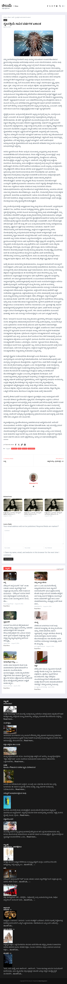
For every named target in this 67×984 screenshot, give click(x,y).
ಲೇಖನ (9, 17)
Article (19, 448)
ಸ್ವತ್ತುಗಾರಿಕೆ (6, 622)
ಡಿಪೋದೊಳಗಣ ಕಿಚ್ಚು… (10, 885)
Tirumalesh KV (31, 448)
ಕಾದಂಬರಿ (6, 908)
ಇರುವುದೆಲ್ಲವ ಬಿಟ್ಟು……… (10, 662)
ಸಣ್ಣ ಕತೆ (5, 701)
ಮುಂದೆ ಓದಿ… (29, 864)
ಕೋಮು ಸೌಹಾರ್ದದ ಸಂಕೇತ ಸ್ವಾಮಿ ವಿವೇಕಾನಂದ (19, 767)
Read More (6, 606)
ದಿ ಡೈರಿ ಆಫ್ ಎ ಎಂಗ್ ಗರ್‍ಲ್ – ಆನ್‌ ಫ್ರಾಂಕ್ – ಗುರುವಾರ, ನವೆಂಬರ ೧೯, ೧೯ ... (33, 513)
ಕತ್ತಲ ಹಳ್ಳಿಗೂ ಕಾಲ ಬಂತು (11, 744)
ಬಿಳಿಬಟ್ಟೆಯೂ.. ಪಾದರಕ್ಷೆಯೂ (12, 847)
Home (5, 17)
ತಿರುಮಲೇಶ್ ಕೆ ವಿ (33, 483)
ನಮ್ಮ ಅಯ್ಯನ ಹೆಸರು (40, 582)
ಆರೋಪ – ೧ (7, 909)
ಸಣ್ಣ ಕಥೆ (7, 568)
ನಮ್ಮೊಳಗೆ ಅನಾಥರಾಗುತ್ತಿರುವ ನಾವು (14, 793)
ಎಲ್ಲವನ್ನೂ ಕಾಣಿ (60, 569)
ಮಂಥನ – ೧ (7, 953)
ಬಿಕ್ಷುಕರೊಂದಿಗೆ (8, 819)
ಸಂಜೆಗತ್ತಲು (7, 723)
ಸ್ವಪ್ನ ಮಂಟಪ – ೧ (8, 929)
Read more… (8, 719)
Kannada (24, 448)
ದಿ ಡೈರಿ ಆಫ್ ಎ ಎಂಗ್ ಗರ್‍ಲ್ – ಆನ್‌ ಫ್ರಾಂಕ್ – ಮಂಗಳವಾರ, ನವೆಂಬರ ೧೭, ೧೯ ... (53, 513)
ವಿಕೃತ (36, 666)
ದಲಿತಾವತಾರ (7, 703)
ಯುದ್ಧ (36, 622)
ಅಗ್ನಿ (4, 582)
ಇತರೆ (13, 17)
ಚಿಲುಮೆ (7, 5)
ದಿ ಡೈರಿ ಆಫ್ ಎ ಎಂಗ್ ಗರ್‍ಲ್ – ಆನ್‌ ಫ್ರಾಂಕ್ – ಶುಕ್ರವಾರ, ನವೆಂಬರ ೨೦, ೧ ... (12, 513)
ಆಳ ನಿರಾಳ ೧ (14, 448)
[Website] (33, 486)
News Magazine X (43, 981)
